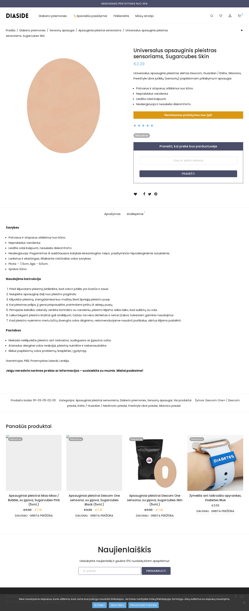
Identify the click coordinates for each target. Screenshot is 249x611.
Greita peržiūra (41, 515)
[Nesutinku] (244, 603)
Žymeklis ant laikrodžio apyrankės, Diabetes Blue (215, 498)
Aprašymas (112, 214)
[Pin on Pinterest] (156, 194)
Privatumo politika (143, 605)
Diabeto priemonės (53, 16)
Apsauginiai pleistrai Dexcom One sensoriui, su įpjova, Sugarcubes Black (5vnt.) (94, 500)
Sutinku (99, 605)
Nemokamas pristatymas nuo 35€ (124, 3)
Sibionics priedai (170, 406)
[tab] (112, 214)
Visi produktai (182, 400)
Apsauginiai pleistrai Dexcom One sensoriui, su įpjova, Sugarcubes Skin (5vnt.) (154, 500)
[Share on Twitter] (149, 194)
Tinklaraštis (121, 16)
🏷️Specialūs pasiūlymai (90, 16)
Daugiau (21, 515)
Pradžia (10, 30)
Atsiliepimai (136, 213)
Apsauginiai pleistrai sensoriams (99, 30)
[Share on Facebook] (144, 194)
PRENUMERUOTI (156, 571)
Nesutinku (117, 605)
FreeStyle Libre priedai (143, 406)
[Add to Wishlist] (136, 194)
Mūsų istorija (144, 16)
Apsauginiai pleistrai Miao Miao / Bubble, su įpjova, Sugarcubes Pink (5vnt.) (34, 500)
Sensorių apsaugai (62, 30)
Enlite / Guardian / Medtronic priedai (102, 406)
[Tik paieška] (211, 15)
